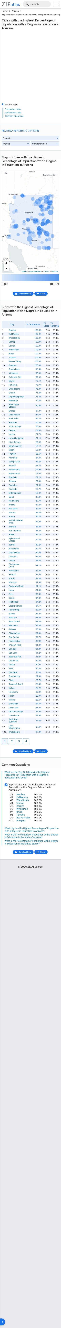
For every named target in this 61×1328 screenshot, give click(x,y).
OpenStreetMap (35, 271)
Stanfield (13, 477)
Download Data (25, 294)
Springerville (14, 676)
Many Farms (14, 473)
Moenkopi (13, 400)
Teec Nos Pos (15, 657)
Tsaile (11, 598)
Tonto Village (15, 426)
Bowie (11, 534)
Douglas (12, 649)
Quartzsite (13, 660)
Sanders (12, 330)
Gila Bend (13, 672)
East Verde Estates (14, 405)
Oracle (12, 664)
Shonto (12, 393)
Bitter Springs (15, 493)
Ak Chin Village (16, 711)
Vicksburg (13, 373)
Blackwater (14, 549)
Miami (12, 450)
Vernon (12, 342)
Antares (12, 629)
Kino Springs (15, 442)
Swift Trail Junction (13, 720)
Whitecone (13, 570)
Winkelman (14, 350)
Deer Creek (13, 707)
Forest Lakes (14, 641)
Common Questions (14, 116)
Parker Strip (14, 610)
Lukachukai (14, 715)
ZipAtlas (55, 271)
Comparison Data (13, 112)
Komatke (13, 458)
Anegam (13, 365)
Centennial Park (16, 586)
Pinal (11, 680)
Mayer (11, 381)
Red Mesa (13, 509)
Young (12, 516)
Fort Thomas (15, 530)
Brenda (12, 411)
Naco (11, 590)
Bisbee (12, 614)
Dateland (13, 556)
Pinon (11, 696)
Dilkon (12, 688)
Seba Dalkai (14, 621)
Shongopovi (14, 389)
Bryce (11, 353)
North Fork (14, 501)
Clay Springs (14, 633)
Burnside (13, 422)
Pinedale (13, 489)
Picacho (12, 574)
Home (4, 11)
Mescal (12, 700)
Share (42, 294)
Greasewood (14, 469)
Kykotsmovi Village (14, 539)
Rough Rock (14, 369)
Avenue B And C (16, 684)
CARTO (46, 271)
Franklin (12, 454)
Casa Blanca (14, 552)
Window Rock (15, 645)
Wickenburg (14, 732)
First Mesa (13, 602)
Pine (11, 668)
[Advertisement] (30, 68)
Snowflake (13, 704)
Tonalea (12, 357)
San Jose (13, 653)
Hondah (12, 465)
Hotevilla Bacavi (16, 438)
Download (53, 168)
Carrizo (12, 346)
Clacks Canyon (16, 606)
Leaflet (24, 271)
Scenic (12, 578)
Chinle (12, 560)
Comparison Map (13, 109)
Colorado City (15, 377)
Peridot (12, 430)
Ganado (12, 512)
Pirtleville (13, 385)
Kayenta (12, 527)
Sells (11, 594)
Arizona (15, 11)
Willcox (12, 505)
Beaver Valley (15, 361)
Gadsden (13, 485)
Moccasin (13, 625)
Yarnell (12, 545)
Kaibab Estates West (16, 521)
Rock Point (14, 418)
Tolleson (12, 481)
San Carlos (14, 637)
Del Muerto (14, 334)
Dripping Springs (16, 397)
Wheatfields (14, 338)
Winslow (13, 582)
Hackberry (13, 692)
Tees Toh (13, 617)
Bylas (11, 497)
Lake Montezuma (14, 727)
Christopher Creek (14, 565)
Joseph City (14, 462)
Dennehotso (14, 415)
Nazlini (12, 434)
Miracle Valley (15, 446)
